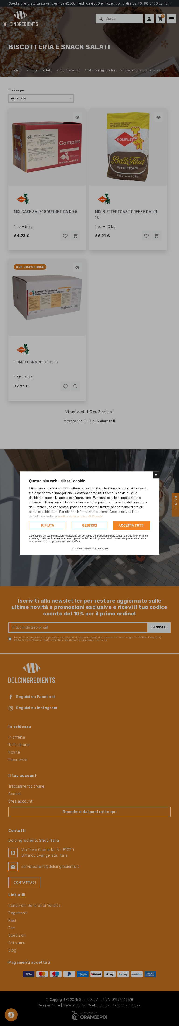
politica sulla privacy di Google (80, 516)
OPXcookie (77, 548)
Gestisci (89, 525)
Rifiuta (47, 525)
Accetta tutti (131, 525)
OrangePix (102, 548)
